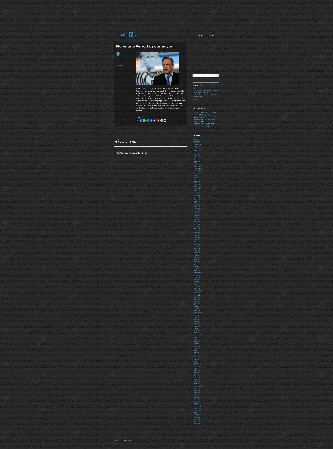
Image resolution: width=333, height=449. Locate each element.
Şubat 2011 (197, 374)
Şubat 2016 (197, 281)
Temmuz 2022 (198, 146)
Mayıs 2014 (197, 316)
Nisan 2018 (197, 234)
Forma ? (196, 100)
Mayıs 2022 (197, 150)
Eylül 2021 (196, 165)
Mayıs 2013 (197, 337)
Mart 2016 (197, 279)
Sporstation (205, 114)
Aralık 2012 (197, 347)
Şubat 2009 (197, 417)
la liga (117, 65)
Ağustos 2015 (197, 288)
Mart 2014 (196, 319)
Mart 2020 (197, 194)
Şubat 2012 (197, 354)
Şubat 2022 (197, 155)
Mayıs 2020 (197, 190)
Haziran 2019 (197, 210)
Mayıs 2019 (197, 212)
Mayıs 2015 (197, 294)
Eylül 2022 (197, 143)
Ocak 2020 (197, 197)
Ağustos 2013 (197, 332)
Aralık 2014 (197, 303)
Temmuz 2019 (198, 208)
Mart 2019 (197, 215)
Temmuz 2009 (198, 408)
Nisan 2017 (197, 256)
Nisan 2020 (197, 192)
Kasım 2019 (197, 201)
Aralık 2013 (197, 325)
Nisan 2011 (197, 370)
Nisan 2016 (197, 277)
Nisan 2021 (197, 174)
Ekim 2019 (197, 203)
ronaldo (122, 65)
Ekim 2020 (197, 183)
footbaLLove (117, 441)
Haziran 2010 (197, 388)
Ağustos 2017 (197, 248)
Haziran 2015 (197, 292)
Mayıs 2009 (197, 412)
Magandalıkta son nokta (200, 123)
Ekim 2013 (197, 328)
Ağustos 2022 (197, 145)
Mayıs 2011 (197, 368)
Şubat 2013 (197, 343)
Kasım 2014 (197, 305)
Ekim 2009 (197, 403)
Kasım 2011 (197, 359)
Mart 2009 (197, 416)
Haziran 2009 (197, 410)
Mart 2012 (196, 352)
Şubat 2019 (197, 217)
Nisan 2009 (197, 414)
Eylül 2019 (197, 205)
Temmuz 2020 (198, 188)
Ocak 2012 (196, 356)
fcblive (118, 62)
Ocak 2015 (196, 301)
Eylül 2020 (197, 185)
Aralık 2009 (197, 399)
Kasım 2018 (197, 223)
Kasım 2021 (197, 161)
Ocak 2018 (196, 239)
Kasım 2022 (197, 139)
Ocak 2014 (196, 323)
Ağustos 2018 (197, 228)
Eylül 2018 (196, 226)
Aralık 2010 (197, 377)
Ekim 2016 (197, 266)
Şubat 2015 (197, 299)
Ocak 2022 (197, 157)
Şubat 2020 (197, 195)
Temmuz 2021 (198, 168)
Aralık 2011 (197, 357)
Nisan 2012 (197, 350)
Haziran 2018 (197, 230)
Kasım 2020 (197, 181)
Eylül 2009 (197, 405)
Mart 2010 (196, 394)
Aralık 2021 (197, 159)
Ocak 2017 (196, 261)
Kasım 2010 (197, 379)
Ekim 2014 (197, 306)
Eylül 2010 (196, 383)
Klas (195, 89)
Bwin (142, 93)
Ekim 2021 (197, 163)
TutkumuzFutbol (201, 117)
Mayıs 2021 (197, 172)
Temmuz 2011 (198, 365)
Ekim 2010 (197, 381)
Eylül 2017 (196, 246)
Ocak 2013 (196, 345)
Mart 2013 (196, 341)
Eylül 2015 (196, 286)
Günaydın (196, 98)
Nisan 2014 (197, 317)
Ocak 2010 (196, 397)
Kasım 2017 (197, 243)
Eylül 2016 (197, 268)
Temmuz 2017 (198, 250)
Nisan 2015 (197, 296)
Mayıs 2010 (197, 390)
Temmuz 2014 (198, 312)
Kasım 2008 (197, 423)
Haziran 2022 (197, 148)
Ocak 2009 (197, 419)
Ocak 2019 (197, 219)
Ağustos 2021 (197, 166)
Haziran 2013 (197, 336)
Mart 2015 (196, 297)
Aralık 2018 (197, 221)
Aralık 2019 (197, 199)
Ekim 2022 (197, 141)
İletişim (212, 35)
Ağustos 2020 (197, 186)
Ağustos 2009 (198, 407)
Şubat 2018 (197, 237)
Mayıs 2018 (197, 232)
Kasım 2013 (197, 326)
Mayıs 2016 (197, 276)
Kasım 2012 (197, 348)
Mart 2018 (196, 236)
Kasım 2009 (197, 401)
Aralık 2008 (197, 421)
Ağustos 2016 (197, 270)
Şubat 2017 (197, 259)
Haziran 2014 (197, 314)
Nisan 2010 (197, 392)
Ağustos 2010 (197, 385)
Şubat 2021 (197, 177)
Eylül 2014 (196, 308)
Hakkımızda (203, 35)
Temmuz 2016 (198, 272)
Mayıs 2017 (197, 254)
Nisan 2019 (197, 214)
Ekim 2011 (196, 361)
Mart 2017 (196, 257)
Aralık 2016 (197, 263)
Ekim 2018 (197, 225)
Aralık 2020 (197, 179)
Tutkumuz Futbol (205, 127)
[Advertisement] (166, 17)
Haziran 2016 (197, 274)
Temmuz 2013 (198, 334)
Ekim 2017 (197, 245)
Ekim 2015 (197, 285)
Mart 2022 (197, 154)
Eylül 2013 (196, 330)
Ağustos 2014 (197, 310)
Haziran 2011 (197, 367)
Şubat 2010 (197, 396)
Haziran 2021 (197, 170)
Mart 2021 (196, 175)
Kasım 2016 (197, 265)
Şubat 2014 (197, 321)
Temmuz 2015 (198, 290)
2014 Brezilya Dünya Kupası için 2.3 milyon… (206, 116)
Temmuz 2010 (198, 387)
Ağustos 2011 (197, 363)
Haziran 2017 (197, 252)
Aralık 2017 (197, 241)
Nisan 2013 (197, 339)
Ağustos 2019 (197, 206)
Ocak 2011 (196, 376)
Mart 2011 (196, 372)
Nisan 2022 (197, 152)
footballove (119, 58)
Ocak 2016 (197, 283)
